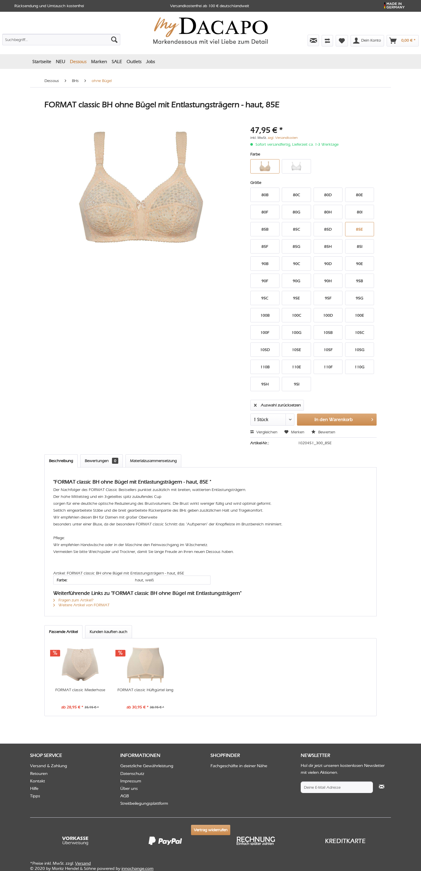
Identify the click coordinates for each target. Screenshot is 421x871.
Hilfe (34, 788)
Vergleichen (266, 432)
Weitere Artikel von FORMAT (83, 605)
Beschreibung (61, 460)
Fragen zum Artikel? (75, 600)
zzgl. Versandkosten (283, 138)
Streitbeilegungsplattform (144, 803)
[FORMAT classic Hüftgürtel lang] (145, 664)
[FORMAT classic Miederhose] (80, 664)
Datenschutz (132, 773)
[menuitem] (61, 38)
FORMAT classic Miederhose (80, 689)
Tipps (35, 795)
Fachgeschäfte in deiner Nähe (238, 765)
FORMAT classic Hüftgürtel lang (145, 689)
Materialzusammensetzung (153, 460)
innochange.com (137, 868)
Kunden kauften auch (108, 631)
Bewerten (326, 432)
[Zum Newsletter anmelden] (313, 40)
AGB (124, 795)
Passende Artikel (63, 631)
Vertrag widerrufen (210, 829)
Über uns (129, 788)
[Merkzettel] (342, 40)
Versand (83, 863)
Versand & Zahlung (48, 765)
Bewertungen (100, 460)
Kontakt (37, 781)
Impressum (130, 781)
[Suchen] (114, 39)
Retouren (39, 773)
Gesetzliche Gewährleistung (146, 765)
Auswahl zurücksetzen (281, 405)
